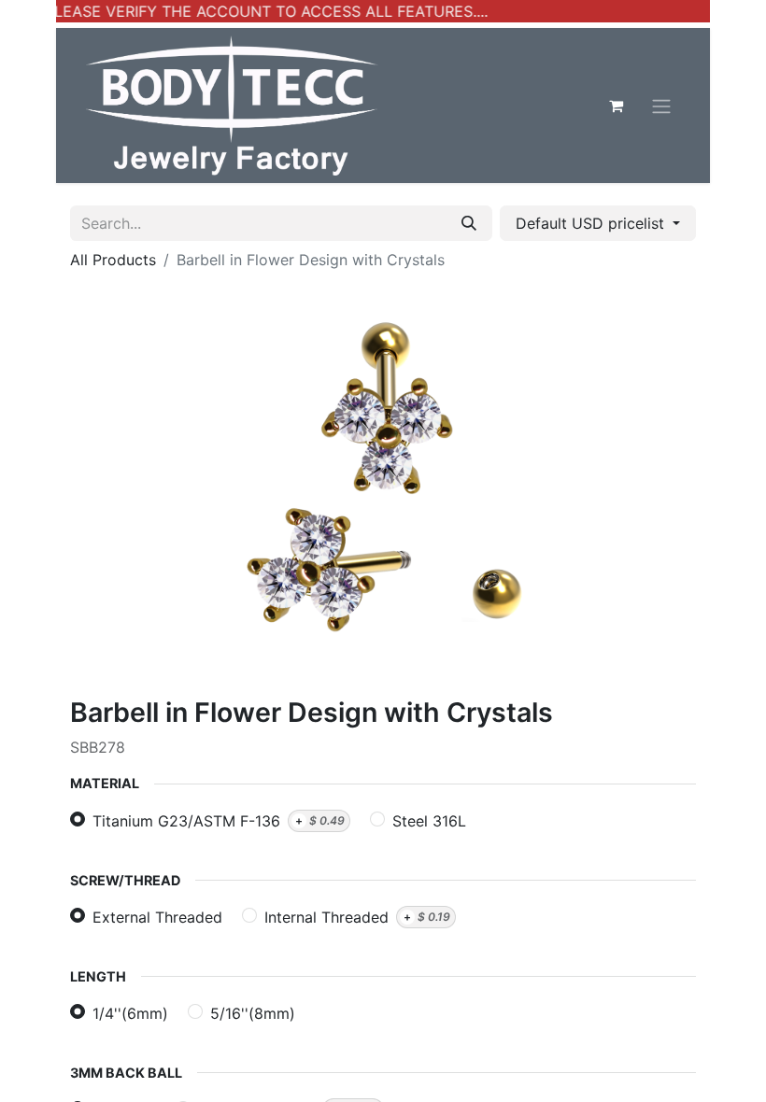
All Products (113, 259)
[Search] (469, 223)
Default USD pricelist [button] (592, 223)
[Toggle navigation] (661, 105)
